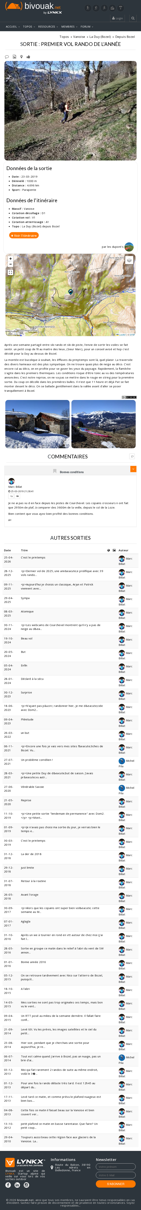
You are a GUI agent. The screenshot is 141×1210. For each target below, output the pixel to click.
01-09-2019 (8, 829)
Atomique (27, 611)
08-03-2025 (8, 613)
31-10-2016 (8, 937)
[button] (70, 292)
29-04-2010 (8, 1139)
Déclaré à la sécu (32, 679)
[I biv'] (28, 56)
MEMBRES (68, 26)
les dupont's (115, 246)
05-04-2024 (8, 667)
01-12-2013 (8, 1085)
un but (25, 733)
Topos (64, 37)
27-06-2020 (8, 788)
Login (119, 18)
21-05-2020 (8, 802)
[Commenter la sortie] (6, 56)
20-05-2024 (8, 653)
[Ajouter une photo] (14, 56)
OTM (132, 334)
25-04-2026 (8, 559)
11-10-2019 (8, 815)
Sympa (25, 598)
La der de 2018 (31, 854)
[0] (55, 471)
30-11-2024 (8, 627)
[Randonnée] (88, 8)
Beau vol (26, 638)
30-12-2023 (8, 694)
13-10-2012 (8, 1125)
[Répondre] (132, 456)
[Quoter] (17, 496)
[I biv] (7, 64)
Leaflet (122, 334)
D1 (44, 213)
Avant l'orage (30, 894)
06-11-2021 (8, 748)
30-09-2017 (8, 910)
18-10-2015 (8, 990)
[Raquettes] (96, 8)
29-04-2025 (8, 600)
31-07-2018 (8, 883)
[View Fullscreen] (10, 272)
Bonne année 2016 (33, 962)
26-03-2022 (8, 734)
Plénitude (27, 719)
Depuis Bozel (125, 37)
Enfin (24, 665)
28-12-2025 (8, 573)
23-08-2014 (8, 1044)
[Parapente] (120, 8)
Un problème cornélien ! (37, 760)
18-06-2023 (8, 707)
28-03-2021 (8, 775)
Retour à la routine (33, 881)
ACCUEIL (11, 26)
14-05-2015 (8, 1004)
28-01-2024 (8, 680)
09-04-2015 (8, 1017)
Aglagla (25, 921)
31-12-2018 (8, 856)
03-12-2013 (8, 1071)
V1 (34, 217)
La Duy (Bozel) (100, 37)
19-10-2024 (8, 640)
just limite (27, 867)
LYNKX (9, 1173)
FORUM (85, 26)
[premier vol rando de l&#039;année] (70, 110)
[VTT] (112, 8)
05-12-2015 (8, 977)
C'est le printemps (33, 557)
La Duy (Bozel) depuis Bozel (40, 226)
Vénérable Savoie (32, 787)
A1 (47, 222)
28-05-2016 (8, 950)
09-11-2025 (8, 586)
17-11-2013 (8, 1098)
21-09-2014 (8, 1031)
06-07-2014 (8, 1058)
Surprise (26, 692)
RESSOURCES (46, 26)
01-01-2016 (8, 964)
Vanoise (79, 37)
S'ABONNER (115, 1184)
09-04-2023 (8, 721)
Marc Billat (15, 486)
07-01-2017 (8, 923)
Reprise (26, 800)
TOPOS (27, 26)
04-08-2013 (8, 1112)
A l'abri (25, 989)
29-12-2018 (8, 869)
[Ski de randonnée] (104, 8)
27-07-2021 (8, 761)
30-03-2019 (8, 842)
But (23, 652)
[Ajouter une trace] (21, 56)
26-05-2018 (8, 896)
